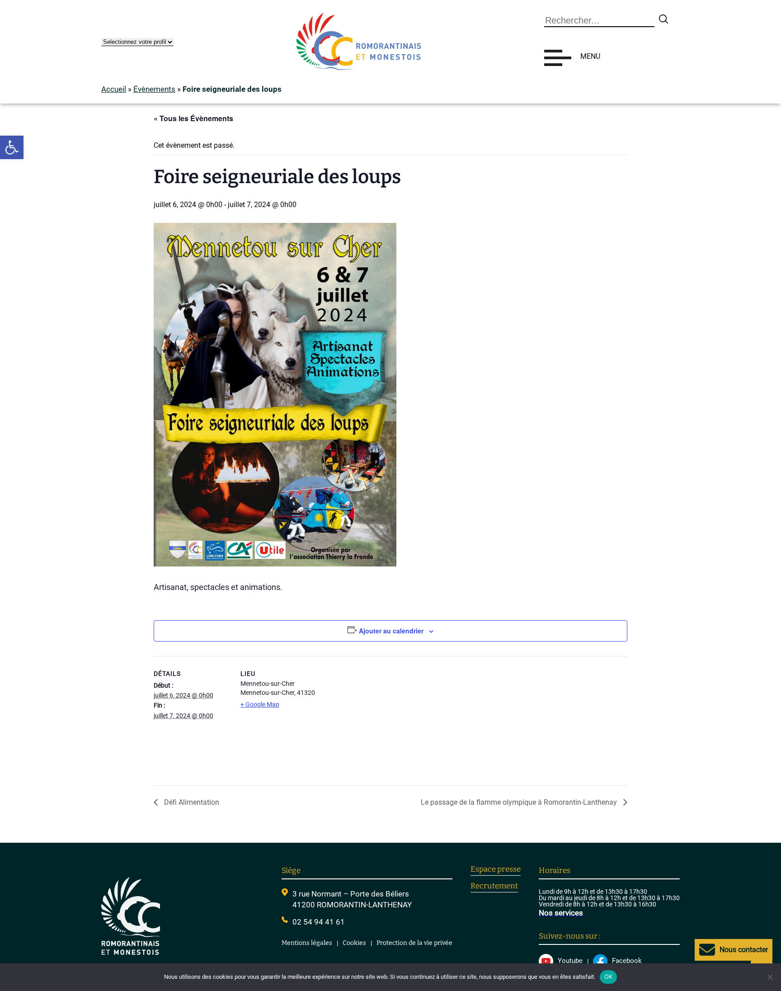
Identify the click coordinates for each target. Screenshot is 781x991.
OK (608, 976)
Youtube (570, 961)
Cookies (354, 943)
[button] (12, 147)
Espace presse (495, 869)
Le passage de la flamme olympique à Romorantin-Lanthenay (520, 802)
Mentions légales (307, 943)
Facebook (627, 961)
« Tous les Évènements (193, 118)
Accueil (113, 89)
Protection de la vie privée (414, 943)
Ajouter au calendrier (391, 630)
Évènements (154, 89)
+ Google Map (259, 704)
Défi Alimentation (190, 802)
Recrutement (494, 886)
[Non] (769, 977)
